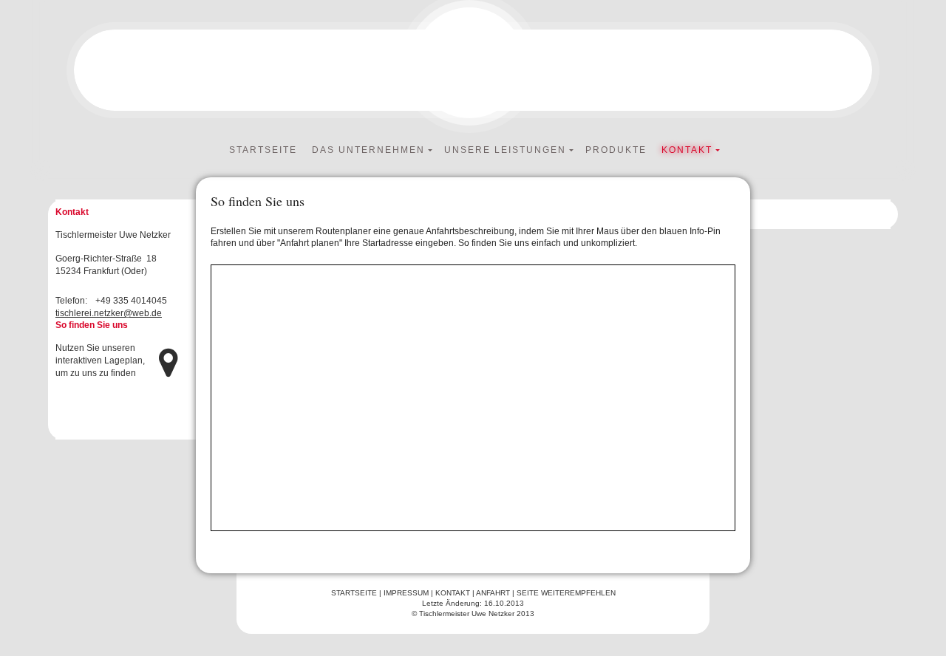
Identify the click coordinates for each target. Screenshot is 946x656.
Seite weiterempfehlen (566, 593)
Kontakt (686, 150)
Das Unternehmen (368, 150)
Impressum (406, 593)
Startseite (263, 150)
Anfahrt (493, 593)
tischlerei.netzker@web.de (108, 313)
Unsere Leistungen (505, 150)
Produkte (616, 150)
